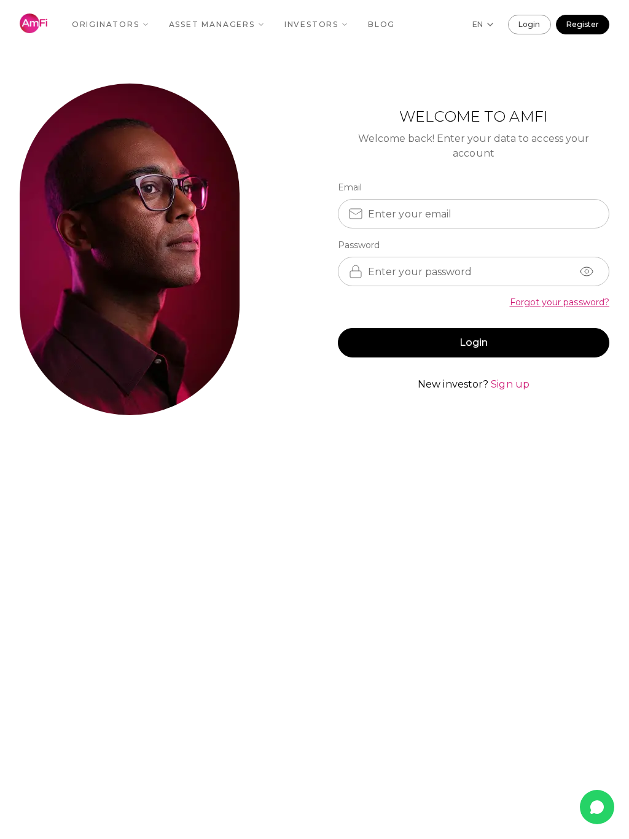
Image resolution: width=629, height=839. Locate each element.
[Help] (597, 807)
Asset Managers (212, 24)
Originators (105, 24)
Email (350, 187)
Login (529, 24)
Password (359, 245)
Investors (311, 24)
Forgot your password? (559, 302)
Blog (381, 24)
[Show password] (586, 271)
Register (582, 24)
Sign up (510, 384)
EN (477, 24)
